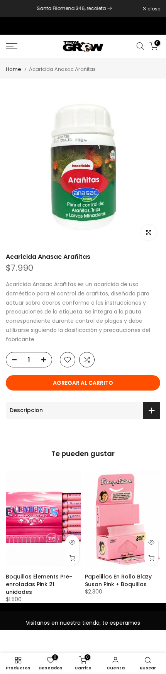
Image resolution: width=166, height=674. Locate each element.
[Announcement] (74, 8)
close (153, 9)
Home (13, 69)
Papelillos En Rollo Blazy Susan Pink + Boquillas (118, 580)
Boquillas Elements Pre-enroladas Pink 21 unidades (39, 584)
